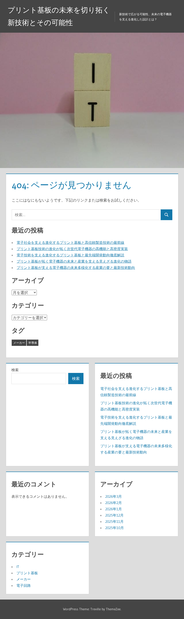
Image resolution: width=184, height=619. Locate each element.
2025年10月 (114, 527)
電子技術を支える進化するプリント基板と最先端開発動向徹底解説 (70, 255)
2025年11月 (114, 521)
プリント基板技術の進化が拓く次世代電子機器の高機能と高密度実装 (72, 249)
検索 (15, 370)
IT (17, 566)
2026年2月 (113, 502)
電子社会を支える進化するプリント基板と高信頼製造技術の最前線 (70, 242)
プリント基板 (27, 573)
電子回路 (23, 585)
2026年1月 (113, 509)
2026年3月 (113, 496)
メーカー (19, 343)
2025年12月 (114, 515)
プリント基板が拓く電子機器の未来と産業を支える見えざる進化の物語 (74, 261)
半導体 (32, 343)
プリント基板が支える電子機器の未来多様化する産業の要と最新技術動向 (76, 267)
